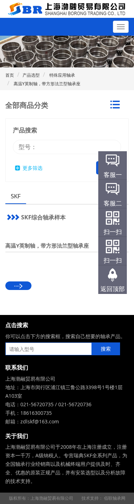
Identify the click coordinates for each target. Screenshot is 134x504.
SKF (16, 196)
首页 (9, 75)
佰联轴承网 (114, 498)
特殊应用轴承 (61, 75)
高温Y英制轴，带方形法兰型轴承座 (46, 84)
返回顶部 (112, 289)
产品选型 (31, 75)
